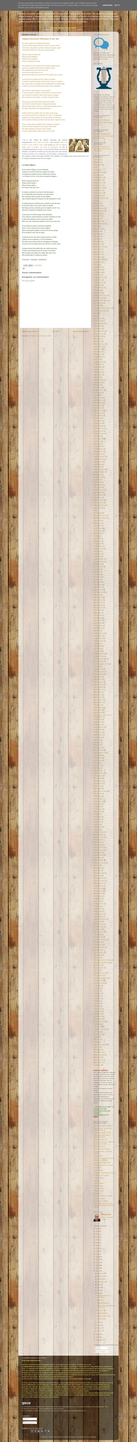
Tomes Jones (98, 1008)
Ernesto (96, 395)
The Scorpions (98, 975)
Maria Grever (98, 694)
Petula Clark (97, 796)
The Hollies (97, 950)
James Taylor (98, 531)
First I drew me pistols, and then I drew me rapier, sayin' (41, 48)
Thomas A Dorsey (99, 983)
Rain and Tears (102, 1310)
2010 (97, 1334)
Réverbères (97, 1193)
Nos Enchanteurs (99, 1188)
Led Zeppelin (98, 646)
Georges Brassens (99, 456)
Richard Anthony (99, 832)
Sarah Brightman (99, 878)
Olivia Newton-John (100, 753)
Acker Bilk (97, 159)
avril (98, 1322)
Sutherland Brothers (100, 919)
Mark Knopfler (98, 700)
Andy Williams (98, 180)
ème (26, 144)
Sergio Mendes (98, 886)
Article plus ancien (81, 331)
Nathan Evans (98, 735)
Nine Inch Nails (98, 750)
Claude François (99, 298)
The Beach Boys (99, 926)
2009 (97, 1337)
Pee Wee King (98, 781)
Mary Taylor (97, 705)
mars (99, 1325)
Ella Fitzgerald (98, 382)
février (99, 1328)
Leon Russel (97, 651)
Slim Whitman (98, 896)
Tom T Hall (97, 1003)
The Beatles (97, 929)
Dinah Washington (99, 344)
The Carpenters (99, 932)
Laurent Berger (98, 1170)
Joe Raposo (97, 577)
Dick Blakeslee (98, 336)
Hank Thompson (99, 490)
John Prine (97, 595)
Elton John (97, 385)
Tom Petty (97, 1001)
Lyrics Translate (99, 1183)
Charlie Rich (97, 285)
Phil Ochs (97, 799)
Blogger (93, 1437)
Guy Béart (97, 479)
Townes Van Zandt (99, 1021)
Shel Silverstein (98, 888)
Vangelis (96, 1037)
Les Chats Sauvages (100, 659)
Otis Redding (98, 758)
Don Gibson (97, 351)
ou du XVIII (32, 145)
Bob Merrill (97, 234)
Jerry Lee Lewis (99, 548)
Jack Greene (98, 523)
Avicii (95, 200)
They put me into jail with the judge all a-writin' (38, 102)
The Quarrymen (99, 968)
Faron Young (98, 405)
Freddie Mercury (99, 428)
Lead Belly (97, 643)
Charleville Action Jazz (101, 1139)
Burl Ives (96, 264)
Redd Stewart (98, 827)
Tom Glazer (97, 993)
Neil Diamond (98, 737)
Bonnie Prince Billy (99, 246)
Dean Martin (97, 326)
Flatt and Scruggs (99, 410)
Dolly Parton (97, 349)
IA (94, 510)
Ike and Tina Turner (100, 515)
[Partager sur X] (28, 265)
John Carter (97, 582)
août (99, 1284)
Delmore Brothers (99, 331)
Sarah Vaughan (98, 883)
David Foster (98, 321)
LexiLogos (97, 1180)
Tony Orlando (98, 1016)
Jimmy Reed (97, 564)
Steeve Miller (98, 909)
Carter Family (98, 269)
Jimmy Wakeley (98, 566)
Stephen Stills (98, 911)
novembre (100, 1276)
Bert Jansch (97, 216)
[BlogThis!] (26, 265)
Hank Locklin (98, 487)
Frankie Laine (98, 423)
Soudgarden (97, 898)
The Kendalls (98, 955)
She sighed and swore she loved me (35, 70)
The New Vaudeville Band (102, 962)
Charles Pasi (98, 280)
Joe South (97, 579)
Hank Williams (98, 492)
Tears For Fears (99, 924)
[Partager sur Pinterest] (32, 265)
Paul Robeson (98, 776)
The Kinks (97, 957)
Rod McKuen (98, 852)
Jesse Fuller (97, 554)
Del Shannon (98, 328)
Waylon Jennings (99, 1055)
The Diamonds (98, 937)
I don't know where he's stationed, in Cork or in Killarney (42, 115)
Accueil (55, 331)
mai (98, 1293)
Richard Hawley (99, 834)
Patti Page (97, 768)
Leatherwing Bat (102, 1313)
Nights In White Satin (103, 1316)
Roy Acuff (97, 865)
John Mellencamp (99, 592)
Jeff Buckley (97, 541)
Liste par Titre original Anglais (103, 122)
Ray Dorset (97, 822)
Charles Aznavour (99, 277)
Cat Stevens (97, 272)
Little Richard (98, 677)
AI (94, 167)
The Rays (97, 970)
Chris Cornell (98, 292)
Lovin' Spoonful (98, 687)
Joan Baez (97, 569)
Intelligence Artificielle (100, 518)
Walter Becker (98, 1052)
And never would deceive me (32, 72)
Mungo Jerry (98, 724)
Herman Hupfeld (99, 502)
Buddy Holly (97, 262)
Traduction (97, 1026)
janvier (99, 1331)
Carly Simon (97, 267)
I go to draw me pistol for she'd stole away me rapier (40, 95)
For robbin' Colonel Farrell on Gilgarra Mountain (39, 104)
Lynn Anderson (98, 689)
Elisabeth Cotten (99, 380)
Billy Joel (96, 226)
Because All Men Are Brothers (103, 1296)
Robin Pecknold (99, 850)
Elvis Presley (98, 387)
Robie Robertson (99, 847)
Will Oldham (97, 1057)
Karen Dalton (98, 623)
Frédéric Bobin (98, 1156)
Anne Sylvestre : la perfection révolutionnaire (103, 1129)
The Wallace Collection (101, 978)
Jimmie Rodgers (99, 559)
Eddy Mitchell (98, 372)
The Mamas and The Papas (102, 960)
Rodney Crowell (99, 855)
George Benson (99, 451)
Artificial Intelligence (100, 198)
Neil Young (97, 740)
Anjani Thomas (98, 182)
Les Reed (97, 666)
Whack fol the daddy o (30, 57)
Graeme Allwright (99, 472)
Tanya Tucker (98, 921)
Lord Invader (98, 679)
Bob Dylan (97, 231)
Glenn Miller (97, 467)
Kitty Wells (97, 630)
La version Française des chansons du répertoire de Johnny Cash (102, 148)
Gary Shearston (99, 438)
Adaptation (97, 162)
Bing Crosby (97, 229)
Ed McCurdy (97, 364)
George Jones (98, 454)
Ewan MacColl (98, 403)
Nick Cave (97, 742)
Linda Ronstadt (98, 669)
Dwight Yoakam (98, 362)
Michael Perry (98, 712)
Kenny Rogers (98, 625)
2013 (97, 1265)
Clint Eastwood (98, 303)
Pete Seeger (97, 788)
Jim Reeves (97, 556)
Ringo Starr (97, 839)
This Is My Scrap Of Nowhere (103, 1196)
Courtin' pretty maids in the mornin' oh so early (38, 131)
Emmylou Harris (99, 390)
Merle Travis (97, 710)
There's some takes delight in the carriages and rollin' (41, 124)
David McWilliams (99, 323)
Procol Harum (98, 809)
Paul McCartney (99, 773)
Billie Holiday (98, 221)
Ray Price (97, 824)
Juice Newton (98, 615)
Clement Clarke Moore (101, 300)
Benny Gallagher (99, 211)
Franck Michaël (98, 415)
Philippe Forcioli (99, 1191)
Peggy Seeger (98, 783)
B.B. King (96, 203)
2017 (97, 1254)
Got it (117, 5)
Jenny (63, 120)
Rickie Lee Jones (99, 837)
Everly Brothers (98, 400)
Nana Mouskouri (99, 727)
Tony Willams (98, 1019)
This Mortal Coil (99, 980)
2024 (97, 1234)
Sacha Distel (97, 875)
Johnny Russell (98, 607)
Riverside (100, 1300)
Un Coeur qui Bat (99, 1198)
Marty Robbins (98, 702)
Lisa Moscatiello (99, 674)
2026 (97, 1228)
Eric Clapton (97, 392)
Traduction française (100, 1029)
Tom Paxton (97, 998)
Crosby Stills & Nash (100, 310)
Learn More (107, 5)
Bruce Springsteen (99, 259)
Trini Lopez (97, 1032)
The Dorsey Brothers (100, 939)
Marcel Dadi (97, 692)
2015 (97, 1259)
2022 (97, 1240)
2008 (97, 1340)
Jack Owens (97, 525)
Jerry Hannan (98, 546)
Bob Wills (96, 239)
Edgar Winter (98, 374)
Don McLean (98, 354)
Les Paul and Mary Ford (101, 664)
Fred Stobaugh (98, 426)
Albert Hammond (99, 172)
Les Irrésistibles (99, 661)
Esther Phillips (98, 398)
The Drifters (97, 942)
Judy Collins (97, 613)
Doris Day (97, 359)
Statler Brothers (99, 903)
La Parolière (97, 1168)
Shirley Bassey (98, 891)
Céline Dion (97, 275)
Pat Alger (96, 763)
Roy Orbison (97, 868)
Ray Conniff (97, 819)
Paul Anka (97, 770)
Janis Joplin (97, 533)
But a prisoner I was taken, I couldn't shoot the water (40, 97)
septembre (101, 1282)
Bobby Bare (97, 241)
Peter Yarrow (98, 793)
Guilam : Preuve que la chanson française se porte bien (104, 1159)
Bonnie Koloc (98, 244)
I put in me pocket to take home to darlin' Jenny (38, 68)
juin (98, 1290)
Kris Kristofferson (99, 633)
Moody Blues (98, 719)
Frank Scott (97, 418)
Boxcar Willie (98, 254)
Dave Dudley (98, 318)
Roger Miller (97, 857)
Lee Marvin (97, 648)
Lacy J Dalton (98, 636)
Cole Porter (97, 305)
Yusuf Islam (97, 1065)
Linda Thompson (99, 671)
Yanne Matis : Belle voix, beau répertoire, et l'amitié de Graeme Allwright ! (104, 1205)
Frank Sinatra (98, 421)
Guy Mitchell (97, 482)
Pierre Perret (98, 804)
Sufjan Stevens (98, 916)
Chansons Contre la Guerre (102, 1132)
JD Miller (96, 536)
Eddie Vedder (98, 367)
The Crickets (98, 934)
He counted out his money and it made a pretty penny (41, 66)
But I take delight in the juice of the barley (36, 129)
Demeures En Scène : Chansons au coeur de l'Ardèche (104, 1142)
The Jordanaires (99, 952)
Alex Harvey (97, 175)
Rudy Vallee (97, 870)
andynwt (81, 1437)
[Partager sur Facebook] (30, 265)
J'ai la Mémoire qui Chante (102, 1162)
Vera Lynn (97, 1039)
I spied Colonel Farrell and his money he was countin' (41, 45)
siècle (41, 145)
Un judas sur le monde (101, 1201)
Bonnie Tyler (97, 252)
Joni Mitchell (97, 610)
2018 (97, 1251)
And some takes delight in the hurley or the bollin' (39, 126)
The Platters (97, 965)
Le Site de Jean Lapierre (101, 1175)
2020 (97, 1245)
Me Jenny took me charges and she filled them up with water (43, 84)
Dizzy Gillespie (98, 346)
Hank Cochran (98, 484)
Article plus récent (30, 331)
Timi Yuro (96, 991)
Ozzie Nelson (98, 760)
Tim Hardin (97, 988)
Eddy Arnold (97, 369)
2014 (97, 1262)
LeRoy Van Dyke (99, 656)
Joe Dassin (97, 574)
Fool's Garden (98, 413)
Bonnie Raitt (97, 249)
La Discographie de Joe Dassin (103, 1165)
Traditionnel (97, 1024)
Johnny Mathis (98, 605)
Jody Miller (97, 571)
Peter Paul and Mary (100, 791)
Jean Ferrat (97, 538)
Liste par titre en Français (102, 120)
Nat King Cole (98, 732)
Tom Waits (97, 1006)
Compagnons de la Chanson (103, 308)
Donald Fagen (98, 357)
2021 (97, 1242)
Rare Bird (97, 814)
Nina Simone (98, 747)
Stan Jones (97, 901)
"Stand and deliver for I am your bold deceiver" (38, 50)
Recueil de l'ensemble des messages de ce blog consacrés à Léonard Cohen (104, 136)
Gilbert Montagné (99, 459)
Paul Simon (97, 778)
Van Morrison (98, 1034)
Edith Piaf (97, 377)
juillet (99, 1287)
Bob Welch (97, 236)
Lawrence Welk (98, 641)
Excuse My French (99, 1146)
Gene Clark (97, 444)
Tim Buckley (97, 985)
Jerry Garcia (97, 543)
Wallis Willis (97, 1049)
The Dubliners (98, 944)
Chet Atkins (97, 290)
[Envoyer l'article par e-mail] (23, 268)
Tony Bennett (98, 1011)
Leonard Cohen (99, 653)
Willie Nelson (98, 1062)
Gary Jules (97, 436)
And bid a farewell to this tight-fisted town (36, 108)
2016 (97, 1257)
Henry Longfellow (99, 500)
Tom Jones (97, 996)
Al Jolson (96, 170)
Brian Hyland (98, 257)
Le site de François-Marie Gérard (104, 1173)
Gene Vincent (98, 446)
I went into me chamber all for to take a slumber (38, 79)
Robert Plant (97, 842)
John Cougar (98, 584)
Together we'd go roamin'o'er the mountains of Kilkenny (41, 117)
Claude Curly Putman (100, 295)
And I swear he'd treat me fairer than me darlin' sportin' (41, 120)
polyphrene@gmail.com (78, 1410)
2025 (97, 1231)
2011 (97, 1271)
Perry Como (97, 786)
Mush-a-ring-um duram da (31, 54)
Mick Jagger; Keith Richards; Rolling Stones (103, 716)
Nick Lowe (97, 745)
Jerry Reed (97, 551)
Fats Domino (98, 408)
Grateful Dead (98, 477)
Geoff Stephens (99, 449)
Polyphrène (97, 806)
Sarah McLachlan (99, 880)
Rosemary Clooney (100, 863)
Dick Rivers (97, 339)
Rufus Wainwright (99, 873)
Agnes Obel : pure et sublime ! (103, 1126)
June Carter (97, 620)
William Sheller (98, 1060)
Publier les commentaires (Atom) (41, 336)
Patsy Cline (97, 765)
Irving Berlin (97, 520)
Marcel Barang (98, 1185)
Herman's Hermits (99, 505)
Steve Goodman (99, 914)
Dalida (96, 313)
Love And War (101, 1319)
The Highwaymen (99, 947)
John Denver (98, 587)
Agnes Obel (97, 165)
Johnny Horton (98, 600)
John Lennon (98, 589)
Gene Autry (97, 441)
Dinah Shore (97, 341)
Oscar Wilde (97, 755)
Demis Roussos (99, 333)
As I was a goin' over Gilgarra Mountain (36, 43)
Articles (98, 1348)
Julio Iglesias (98, 618)
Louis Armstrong (99, 684)
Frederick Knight (99, 433)
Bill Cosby (97, 218)
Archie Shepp (98, 190)
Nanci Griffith (98, 729)
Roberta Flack (98, 845)
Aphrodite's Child (99, 188)
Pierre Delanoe (98, 801)
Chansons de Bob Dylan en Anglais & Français (102, 1136)
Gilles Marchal (98, 461)
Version (96, 1042)
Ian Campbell (98, 513)
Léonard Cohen (99, 1178)
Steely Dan (97, 906)
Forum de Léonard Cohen (102, 1149)
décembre (100, 1273)
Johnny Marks (98, 602)
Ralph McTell (98, 811)
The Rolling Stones (100, 973)
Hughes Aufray (98, 508)
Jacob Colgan (98, 528)
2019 (97, 1248)
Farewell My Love (102, 1303)
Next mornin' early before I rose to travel (36, 90)
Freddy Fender (98, 431)
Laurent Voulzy (98, 638)
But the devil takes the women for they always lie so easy (42, 75)
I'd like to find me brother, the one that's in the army (40, 113)
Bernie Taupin (98, 213)
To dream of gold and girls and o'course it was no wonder (42, 81)
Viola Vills (97, 1047)
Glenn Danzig (98, 464)
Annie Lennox (98, 185)
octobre (100, 1279)
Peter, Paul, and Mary (40, 142)
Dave (95, 316)
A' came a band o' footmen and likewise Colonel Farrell (41, 93)
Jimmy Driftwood (99, 561)
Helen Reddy (98, 497)
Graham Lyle (98, 474)
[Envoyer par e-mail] (24, 265)
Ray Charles (97, 816)
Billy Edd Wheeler (99, 223)
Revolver (96, 829)
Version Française (99, 1044)
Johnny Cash (98, 597)
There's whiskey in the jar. (31, 61)
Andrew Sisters (98, 177)
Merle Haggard (98, 707)
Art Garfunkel (98, 195)
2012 (97, 1268)
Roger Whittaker (99, 860)
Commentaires (101, 1351)
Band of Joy (97, 205)
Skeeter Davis (98, 893)
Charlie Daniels (98, 282)
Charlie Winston (99, 287)
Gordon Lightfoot (99, 469)
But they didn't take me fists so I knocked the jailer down (41, 106)
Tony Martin (97, 1014)
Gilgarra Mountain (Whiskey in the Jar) (40, 39)
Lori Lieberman (98, 682)
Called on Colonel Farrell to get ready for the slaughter (41, 86)
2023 (97, 1237)
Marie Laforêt (98, 697)
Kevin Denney (98, 628)
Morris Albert (98, 722)
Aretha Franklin (98, 193)
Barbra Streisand (99, 208)
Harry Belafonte (99, 495)
